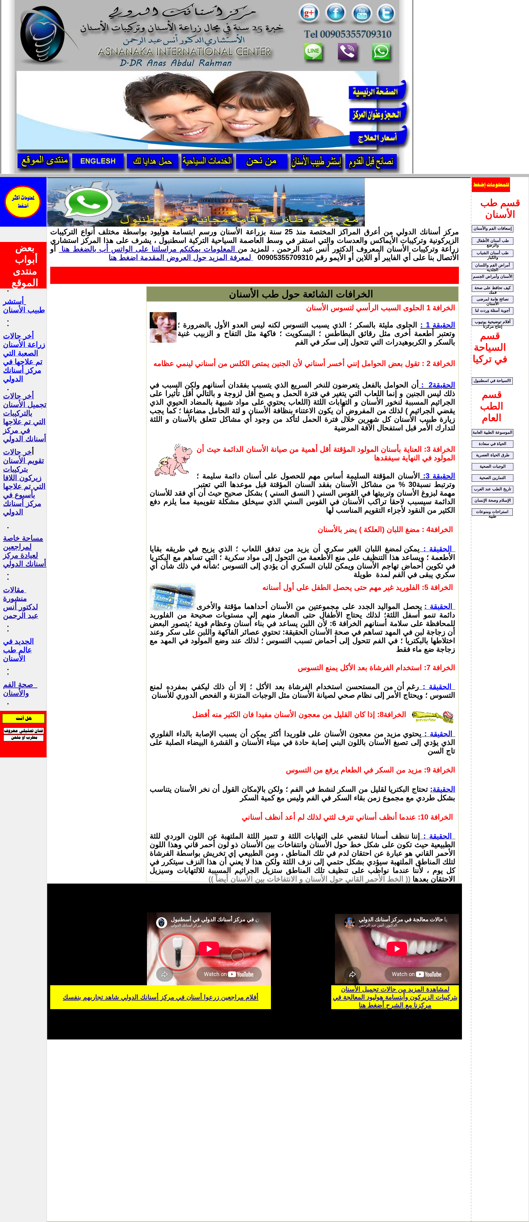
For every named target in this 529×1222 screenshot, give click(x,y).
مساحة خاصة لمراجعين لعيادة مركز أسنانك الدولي (24, 551)
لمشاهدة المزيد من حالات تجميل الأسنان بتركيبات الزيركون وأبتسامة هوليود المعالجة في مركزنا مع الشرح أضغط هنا (395, 997)
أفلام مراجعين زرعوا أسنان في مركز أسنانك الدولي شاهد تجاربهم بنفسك (160, 997)
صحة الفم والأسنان (18, 688)
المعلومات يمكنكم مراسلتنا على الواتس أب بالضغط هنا (148, 249)
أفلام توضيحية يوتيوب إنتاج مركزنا (493, 322)
